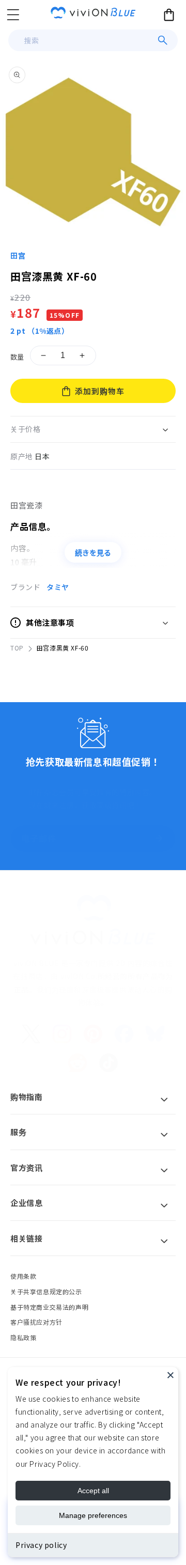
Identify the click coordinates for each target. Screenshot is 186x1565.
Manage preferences (93, 1515)
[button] (13, 14)
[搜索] (162, 40)
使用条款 (23, 1276)
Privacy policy (41, 1545)
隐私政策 (23, 1337)
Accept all (93, 1490)
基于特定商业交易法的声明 (49, 1307)
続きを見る (93, 553)
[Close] (170, 1375)
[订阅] (158, 839)
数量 (17, 357)
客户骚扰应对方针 (36, 1322)
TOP (17, 647)
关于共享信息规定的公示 (46, 1291)
